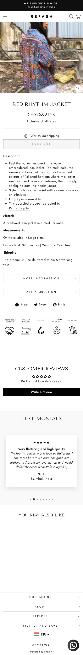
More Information (41, 278)
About (40, 606)
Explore (40, 616)
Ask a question (41, 292)
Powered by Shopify (41, 651)
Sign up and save (40, 626)
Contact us (40, 597)
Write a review (41, 392)
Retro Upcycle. (19, 208)
